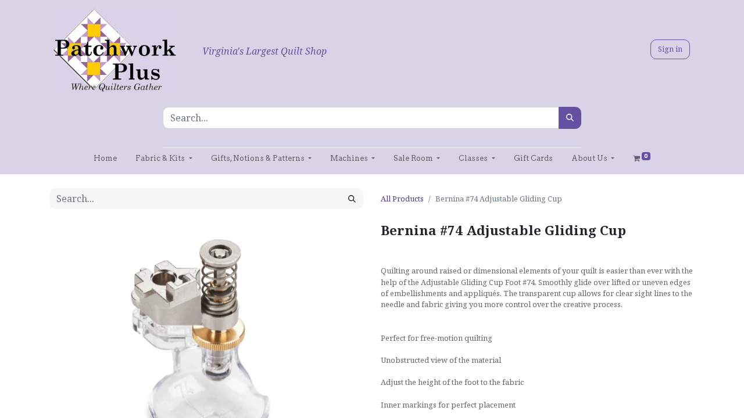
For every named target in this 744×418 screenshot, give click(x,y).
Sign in (670, 49)
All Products (402, 198)
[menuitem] (105, 158)
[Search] (570, 118)
